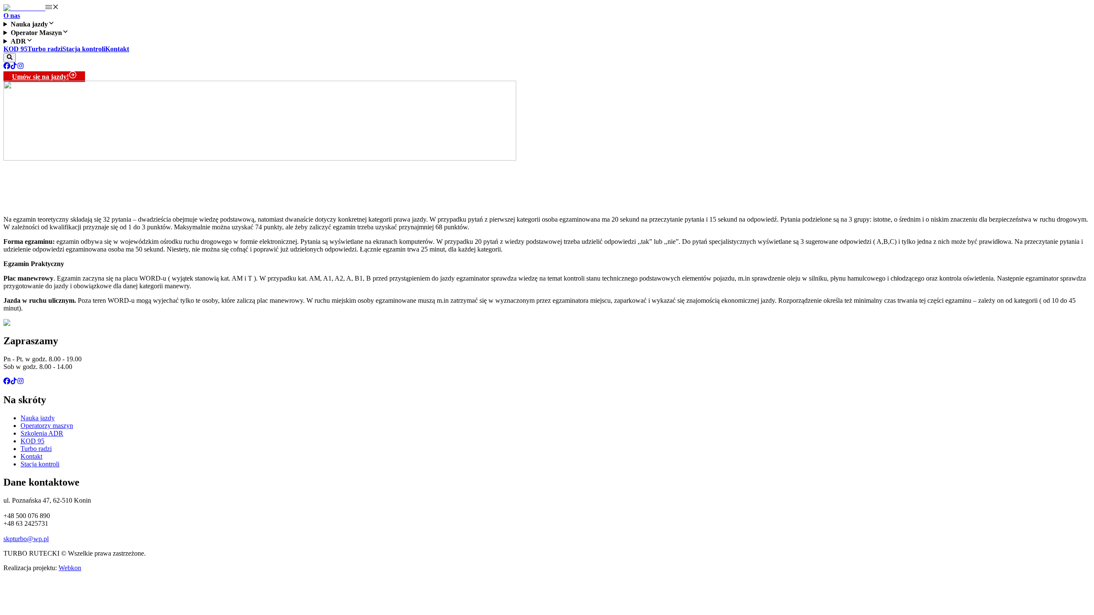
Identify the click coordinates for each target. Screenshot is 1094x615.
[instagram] (20, 66)
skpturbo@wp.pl (26, 538)
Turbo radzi (44, 49)
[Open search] (9, 57)
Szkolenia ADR (42, 433)
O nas (11, 15)
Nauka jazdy (29, 24)
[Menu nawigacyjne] (52, 8)
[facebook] (6, 66)
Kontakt (117, 49)
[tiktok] (13, 66)
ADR (18, 41)
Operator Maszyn (36, 32)
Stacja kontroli (83, 49)
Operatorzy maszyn (47, 425)
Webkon (70, 567)
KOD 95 (15, 49)
